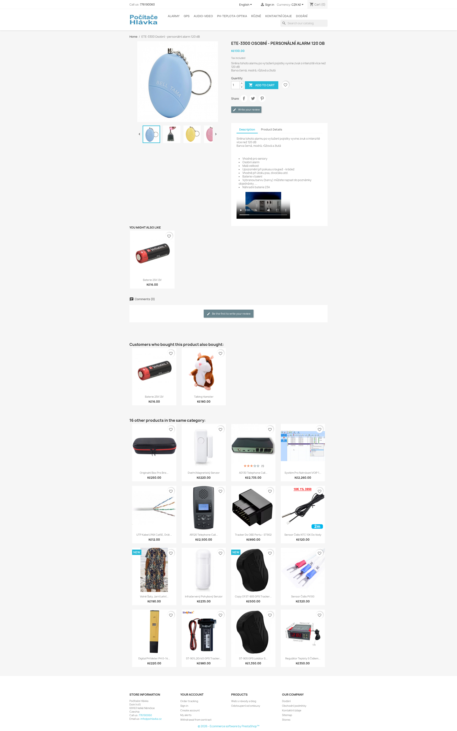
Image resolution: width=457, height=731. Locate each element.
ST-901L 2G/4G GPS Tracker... (204, 658)
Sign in (184, 705)
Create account (190, 710)
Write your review (249, 109)
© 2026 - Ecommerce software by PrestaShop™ (228, 726)
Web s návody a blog (243, 701)
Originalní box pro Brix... (154, 472)
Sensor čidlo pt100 (302, 596)
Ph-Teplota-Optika (232, 16)
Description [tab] (247, 129)
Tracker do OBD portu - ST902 (253, 534)
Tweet (253, 98)
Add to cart (262, 85)
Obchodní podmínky (294, 705)
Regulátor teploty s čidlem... (302, 658)
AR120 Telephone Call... (204, 534)
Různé (256, 16)
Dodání (301, 16)
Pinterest (262, 98)
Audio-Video (203, 16)
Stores (286, 719)
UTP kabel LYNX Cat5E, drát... (154, 534)
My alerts (186, 715)
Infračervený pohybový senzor (204, 596)
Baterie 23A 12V (152, 280)
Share (243, 98)
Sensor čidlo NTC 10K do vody (302, 534)
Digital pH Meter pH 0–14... (154, 658)
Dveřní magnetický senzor (204, 472)
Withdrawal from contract (196, 719)
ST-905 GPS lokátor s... (253, 658)
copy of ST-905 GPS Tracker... (253, 596)
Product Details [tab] (271, 129)
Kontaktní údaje (278, 16)
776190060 (147, 4)
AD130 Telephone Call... (253, 472)
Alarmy (174, 16)
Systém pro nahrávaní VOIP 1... (303, 472)
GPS (187, 16)
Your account (192, 695)
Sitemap (287, 715)
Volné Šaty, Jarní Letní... (154, 596)
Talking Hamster (204, 396)
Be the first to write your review (231, 313)
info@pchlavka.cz (151, 718)
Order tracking (189, 701)
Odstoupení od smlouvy (245, 705)
